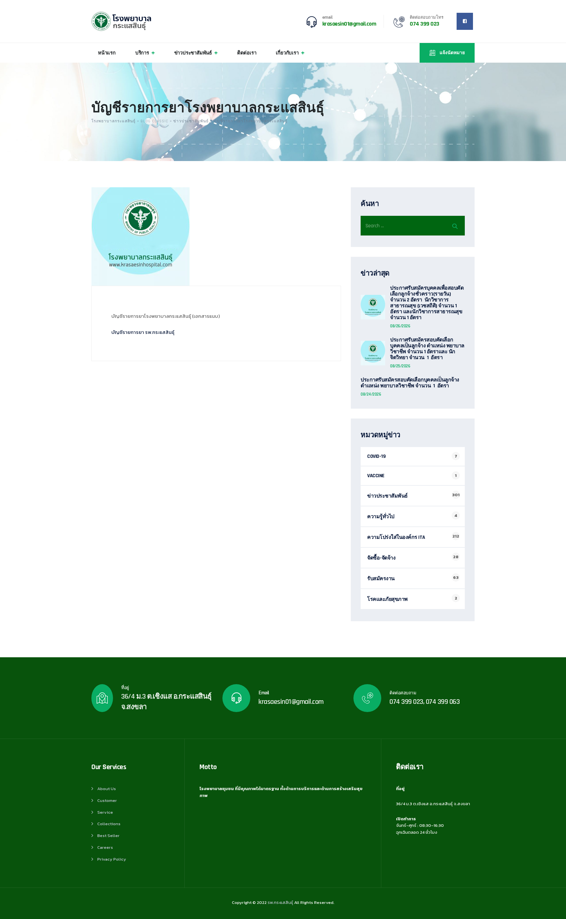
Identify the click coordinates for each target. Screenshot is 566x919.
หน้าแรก (107, 52)
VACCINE (376, 475)
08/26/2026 (400, 326)
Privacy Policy (111, 859)
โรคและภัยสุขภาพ (387, 599)
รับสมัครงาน (381, 578)
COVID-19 (376, 456)
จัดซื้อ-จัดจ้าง (381, 558)
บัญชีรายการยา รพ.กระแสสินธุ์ (142, 332)
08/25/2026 (400, 366)
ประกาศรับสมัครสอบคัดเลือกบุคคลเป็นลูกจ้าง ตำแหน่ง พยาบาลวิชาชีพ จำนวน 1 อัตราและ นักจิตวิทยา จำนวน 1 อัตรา (427, 349)
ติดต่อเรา (246, 52)
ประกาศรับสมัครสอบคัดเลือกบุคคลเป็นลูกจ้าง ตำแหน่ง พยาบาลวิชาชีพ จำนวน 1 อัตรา (410, 383)
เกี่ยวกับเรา (287, 52)
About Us (106, 789)
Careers (105, 847)
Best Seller (108, 835)
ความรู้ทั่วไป (380, 516)
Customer (107, 800)
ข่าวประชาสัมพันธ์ (193, 52)
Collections (109, 824)
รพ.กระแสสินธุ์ (280, 902)
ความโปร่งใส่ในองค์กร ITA (396, 537)
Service (105, 812)
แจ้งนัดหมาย (452, 53)
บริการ (142, 52)
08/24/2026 (371, 394)
